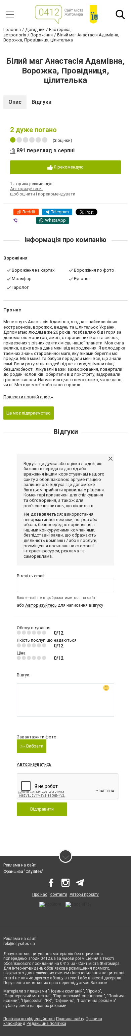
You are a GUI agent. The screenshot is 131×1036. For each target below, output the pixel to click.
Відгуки (41, 102)
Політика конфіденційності (29, 1018)
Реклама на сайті (20, 865)
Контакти (58, 894)
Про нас (39, 894)
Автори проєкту (84, 894)
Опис (14, 102)
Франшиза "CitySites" (23, 871)
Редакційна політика (46, 1023)
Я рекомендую (68, 167)
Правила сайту (70, 1018)
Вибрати (34, 746)
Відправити (42, 809)
